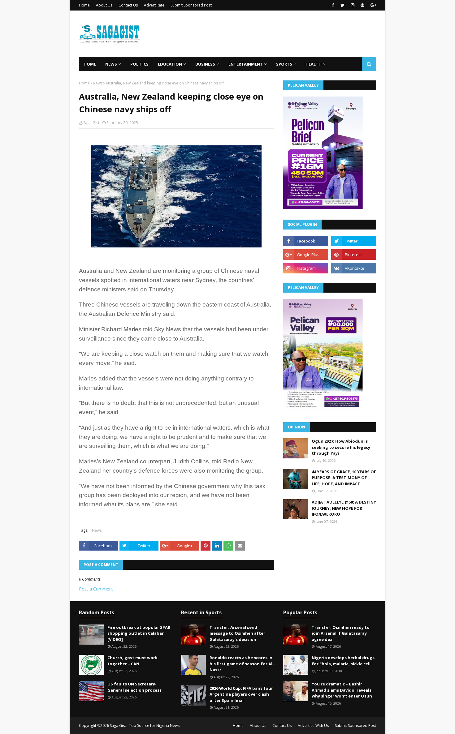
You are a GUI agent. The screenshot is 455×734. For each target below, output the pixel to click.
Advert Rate (154, 5)
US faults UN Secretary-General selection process (134, 687)
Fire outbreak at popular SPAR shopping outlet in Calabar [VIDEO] (138, 633)
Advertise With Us (313, 725)
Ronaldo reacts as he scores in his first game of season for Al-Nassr (242, 663)
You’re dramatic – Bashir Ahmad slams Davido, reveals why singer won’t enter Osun (342, 690)
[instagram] (352, 5)
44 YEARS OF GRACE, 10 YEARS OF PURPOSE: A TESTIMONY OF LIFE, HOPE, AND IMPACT (344, 478)
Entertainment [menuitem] (245, 64)
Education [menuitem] (170, 64)
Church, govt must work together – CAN (132, 661)
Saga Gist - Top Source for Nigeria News (145, 725)
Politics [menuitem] (139, 64)
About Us (104, 5)
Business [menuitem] (205, 64)
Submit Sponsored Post (191, 5)
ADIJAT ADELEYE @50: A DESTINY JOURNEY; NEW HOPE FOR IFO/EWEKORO (344, 508)
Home (84, 5)
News (97, 83)
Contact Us (128, 5)
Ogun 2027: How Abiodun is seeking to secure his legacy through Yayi (341, 447)
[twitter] (342, 5)
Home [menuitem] (90, 64)
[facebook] (333, 5)
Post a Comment (96, 589)
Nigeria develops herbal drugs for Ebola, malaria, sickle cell (343, 661)
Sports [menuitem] (284, 64)
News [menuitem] (111, 64)
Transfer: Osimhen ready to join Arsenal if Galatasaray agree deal (341, 633)
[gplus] (372, 5)
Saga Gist (91, 122)
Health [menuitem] (314, 64)
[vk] (353, 268)
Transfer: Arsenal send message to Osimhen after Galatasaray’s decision (237, 633)
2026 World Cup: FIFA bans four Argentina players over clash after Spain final (241, 694)
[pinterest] (362, 5)
